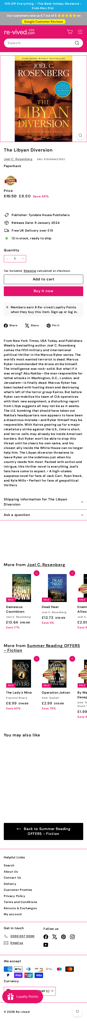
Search (9, 865)
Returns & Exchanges (20, 908)
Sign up (57, 312)
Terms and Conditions (20, 902)
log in (72, 312)
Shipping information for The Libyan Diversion (35, 502)
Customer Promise (18, 890)
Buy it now (44, 291)
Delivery (10, 884)
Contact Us (12, 877)
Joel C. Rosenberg (18, 159)
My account (13, 914)
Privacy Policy (14, 896)
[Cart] (69, 31)
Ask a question (17, 515)
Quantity (11, 250)
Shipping (30, 271)
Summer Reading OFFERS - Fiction (42, 648)
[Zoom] (80, 135)
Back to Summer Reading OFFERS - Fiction (46, 831)
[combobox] (43, 43)
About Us (11, 871)
